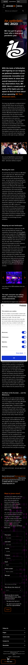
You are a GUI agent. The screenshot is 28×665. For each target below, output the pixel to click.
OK (14, 358)
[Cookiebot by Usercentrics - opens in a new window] (19, 306)
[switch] (24, 337)
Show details (19, 353)
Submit (8, 609)
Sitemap (9, 656)
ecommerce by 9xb (16, 656)
